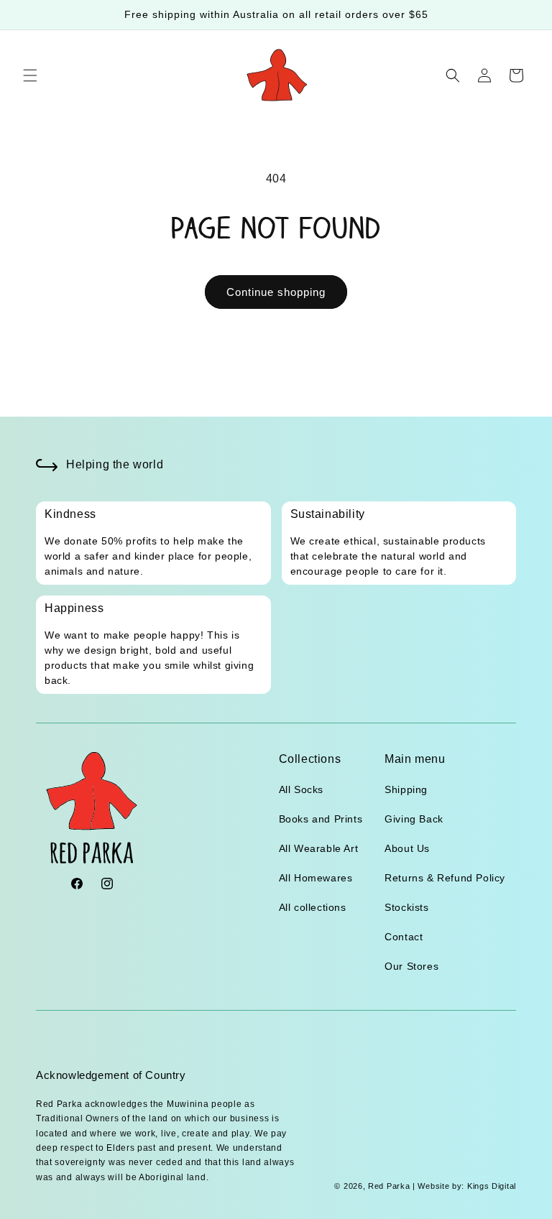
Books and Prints (321, 819)
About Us (407, 848)
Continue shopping (276, 292)
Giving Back (414, 819)
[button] (30, 75)
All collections (312, 907)
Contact (404, 936)
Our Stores (411, 966)
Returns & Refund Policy (445, 878)
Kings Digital (490, 1186)
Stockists (406, 907)
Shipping (406, 789)
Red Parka (389, 1186)
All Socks (301, 789)
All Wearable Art (319, 848)
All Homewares (316, 878)
